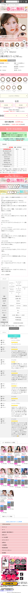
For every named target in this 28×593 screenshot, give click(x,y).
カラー (3, 75)
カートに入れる (15, 128)
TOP (2, 4)
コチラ (15, 172)
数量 (2, 115)
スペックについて (14, 328)
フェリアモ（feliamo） (14, 4)
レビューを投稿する (14, 336)
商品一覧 (6, 4)
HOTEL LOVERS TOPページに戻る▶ (14, 521)
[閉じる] (18, 566)
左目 (2, 101)
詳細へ (25, 135)
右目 (17, 101)
